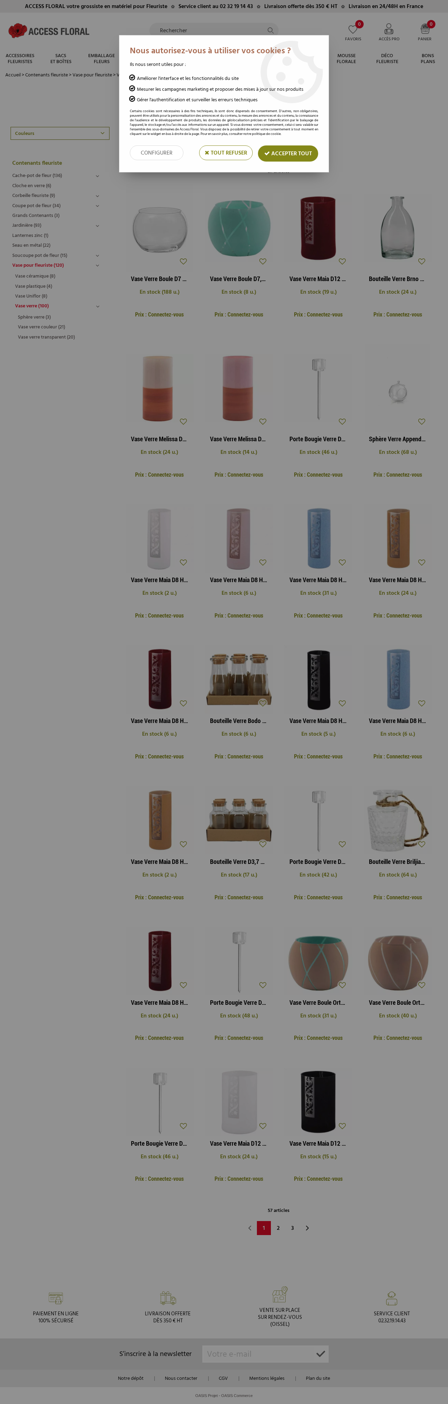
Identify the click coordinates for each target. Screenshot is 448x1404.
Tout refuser (228, 152)
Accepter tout (291, 153)
